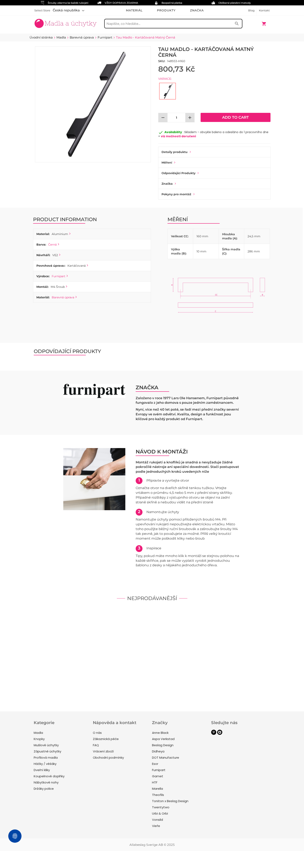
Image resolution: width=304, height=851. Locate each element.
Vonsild (157, 819)
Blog (251, 10)
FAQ (96, 745)
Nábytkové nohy (46, 782)
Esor (155, 764)
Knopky (39, 739)
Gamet (157, 776)
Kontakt (264, 10)
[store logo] (66, 22)
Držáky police (44, 788)
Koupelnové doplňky (49, 776)
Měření (167, 162)
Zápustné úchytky (47, 751)
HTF (154, 782)
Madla (38, 732)
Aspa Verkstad (163, 739)
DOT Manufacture (165, 757)
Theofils (158, 795)
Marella (157, 788)
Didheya (158, 751)
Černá (52, 244)
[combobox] (173, 23)
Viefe (156, 826)
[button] (68, 10)
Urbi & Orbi (160, 813)
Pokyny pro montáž (176, 194)
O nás (97, 732)
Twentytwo (160, 807)
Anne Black (160, 732)
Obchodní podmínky (108, 757)
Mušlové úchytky (46, 745)
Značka (167, 184)
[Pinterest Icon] (213, 734)
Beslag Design (163, 745)
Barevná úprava (63, 297)
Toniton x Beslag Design (170, 801)
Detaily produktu (175, 152)
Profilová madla (46, 757)
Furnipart (58, 276)
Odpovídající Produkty (178, 173)
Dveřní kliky (42, 770)
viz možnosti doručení (178, 136)
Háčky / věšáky (45, 764)
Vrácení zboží (103, 751)
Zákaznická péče (106, 739)
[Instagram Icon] (219, 734)
